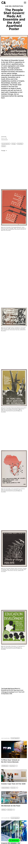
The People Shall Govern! (8, 688)
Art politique (20, 143)
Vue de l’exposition (6, 143)
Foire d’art (13, 787)
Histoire (3, 146)
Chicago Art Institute (8, 692)
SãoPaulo (4, 809)
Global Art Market (5, 787)
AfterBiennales (5, 765)
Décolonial (10, 809)
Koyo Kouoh (12, 765)
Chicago (13, 143)
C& (3, 3)
